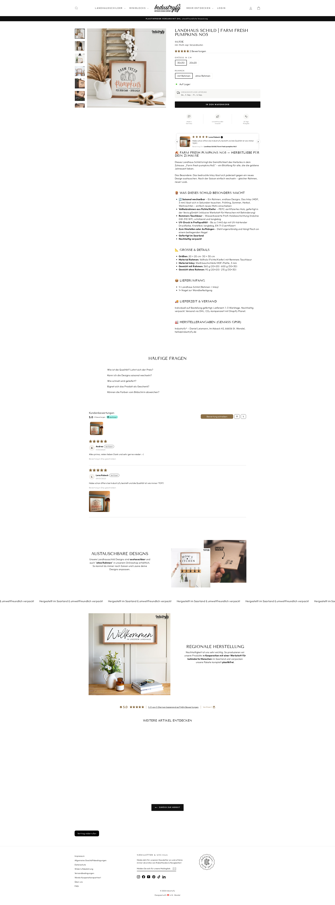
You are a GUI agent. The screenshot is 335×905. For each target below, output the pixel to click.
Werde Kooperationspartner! (88, 877)
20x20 (193, 62)
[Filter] (237, 416)
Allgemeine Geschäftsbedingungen (91, 860)
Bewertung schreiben (217, 416)
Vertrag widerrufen (86, 833)
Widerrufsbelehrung (84, 869)
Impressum (80, 856)
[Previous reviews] (177, 141)
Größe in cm (183, 57)
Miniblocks (138, 8)
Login (221, 8)
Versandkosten (196, 45)
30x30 (181, 62)
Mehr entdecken (198, 8)
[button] (182, 51)
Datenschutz (80, 864)
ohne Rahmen (202, 75)
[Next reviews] (258, 141)
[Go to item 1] (96, 428)
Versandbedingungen (84, 873)
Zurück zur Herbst (169, 807)
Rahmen (180, 70)
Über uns (79, 882)
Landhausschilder (109, 8)
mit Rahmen (183, 75)
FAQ (77, 886)
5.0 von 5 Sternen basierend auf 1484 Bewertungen (173, 707)
